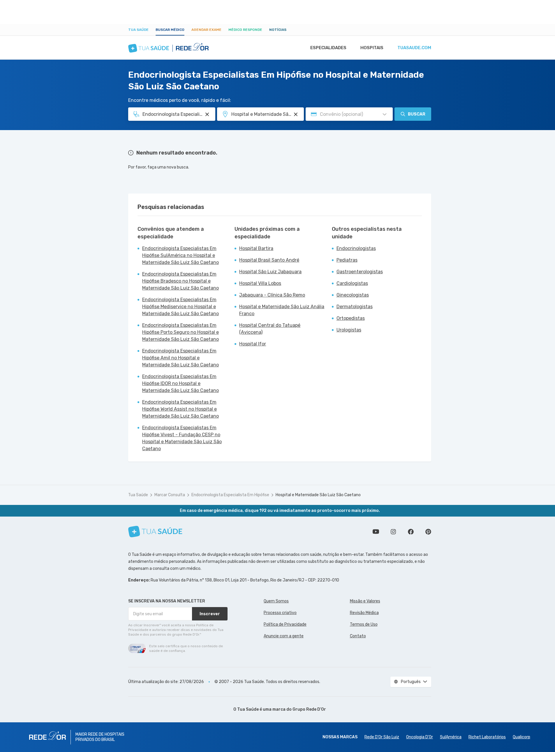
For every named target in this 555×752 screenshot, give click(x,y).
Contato (358, 636)
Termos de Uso (364, 624)
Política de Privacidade (285, 624)
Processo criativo (280, 612)
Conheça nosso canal (376, 532)
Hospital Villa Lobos (260, 283)
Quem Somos (276, 601)
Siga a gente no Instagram (393, 532)
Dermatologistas (354, 306)
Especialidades (328, 47)
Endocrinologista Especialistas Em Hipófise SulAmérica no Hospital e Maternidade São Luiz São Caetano (180, 255)
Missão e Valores (365, 601)
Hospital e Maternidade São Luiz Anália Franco (281, 310)
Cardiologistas (352, 283)
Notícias (277, 30)
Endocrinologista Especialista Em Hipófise (230, 494)
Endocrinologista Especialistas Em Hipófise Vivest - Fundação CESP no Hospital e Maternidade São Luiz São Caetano (182, 438)
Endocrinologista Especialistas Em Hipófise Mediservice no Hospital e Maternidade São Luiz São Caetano (180, 306)
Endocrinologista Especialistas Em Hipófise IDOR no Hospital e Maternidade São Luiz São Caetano (180, 383)
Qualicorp (521, 737)
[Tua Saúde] (155, 531)
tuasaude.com (414, 47)
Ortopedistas (350, 318)
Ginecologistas (352, 295)
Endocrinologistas (356, 248)
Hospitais (371, 47)
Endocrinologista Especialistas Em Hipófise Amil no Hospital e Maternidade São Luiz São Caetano (180, 358)
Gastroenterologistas (359, 271)
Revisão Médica (364, 612)
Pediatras (346, 260)
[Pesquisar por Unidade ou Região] (295, 114)
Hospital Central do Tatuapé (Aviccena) (269, 328)
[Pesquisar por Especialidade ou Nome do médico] (207, 114)
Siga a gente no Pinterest (428, 532)
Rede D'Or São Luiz (381, 737)
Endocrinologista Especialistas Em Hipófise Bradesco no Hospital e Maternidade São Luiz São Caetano (180, 281)
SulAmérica (450, 737)
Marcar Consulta (169, 494)
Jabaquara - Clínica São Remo (272, 295)
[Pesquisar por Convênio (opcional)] (384, 114)
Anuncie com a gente (284, 636)
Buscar (416, 114)
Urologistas (348, 330)
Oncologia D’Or (419, 737)
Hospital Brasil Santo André (269, 260)
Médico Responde (245, 30)
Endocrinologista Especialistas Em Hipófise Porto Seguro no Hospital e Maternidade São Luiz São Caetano (180, 332)
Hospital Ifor (252, 344)
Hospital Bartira (256, 248)
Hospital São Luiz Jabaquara (270, 271)
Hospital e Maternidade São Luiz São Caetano (318, 494)
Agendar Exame (206, 30)
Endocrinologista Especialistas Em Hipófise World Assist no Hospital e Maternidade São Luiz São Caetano (180, 409)
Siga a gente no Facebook (411, 532)
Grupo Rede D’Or (309, 709)
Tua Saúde (138, 30)
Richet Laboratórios (487, 737)
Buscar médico (170, 30)
